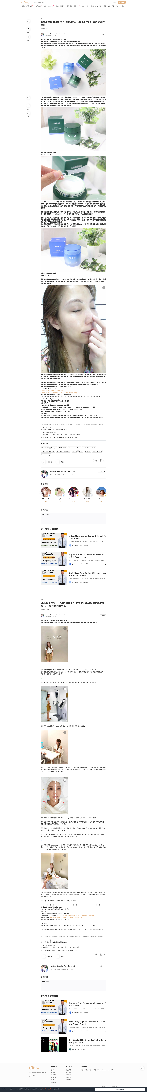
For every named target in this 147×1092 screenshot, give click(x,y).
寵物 (113, 6)
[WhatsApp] (28, 121)
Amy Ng (59, 499)
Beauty (74, 451)
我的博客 (68, 1080)
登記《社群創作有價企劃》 (60, 429)
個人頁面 (68, 1070)
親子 (105, 6)
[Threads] (28, 126)
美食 (88, 6)
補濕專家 (87, 451)
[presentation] (40, 492)
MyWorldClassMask (89, 448)
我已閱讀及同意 (120, 1089)
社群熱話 (38, 6)
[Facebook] (28, 117)
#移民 (111, 1070)
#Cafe (99, 1070)
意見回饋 (54, 1080)
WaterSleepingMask (47, 451)
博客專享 (76, 6)
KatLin (101, 499)
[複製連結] (28, 130)
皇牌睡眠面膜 (62, 448)
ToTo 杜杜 (87, 499)
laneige (53, 448)
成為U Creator (48, 6)
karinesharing (45, 455)
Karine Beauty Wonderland (55, 34)
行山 (117, 6)
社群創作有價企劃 (27, 6)
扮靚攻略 (71, 434)
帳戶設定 (68, 1072)
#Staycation (105, 1070)
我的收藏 (68, 1075)
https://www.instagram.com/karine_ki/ (66, 917)
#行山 (86, 1070)
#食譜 (95, 1070)
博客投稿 (54, 1082)
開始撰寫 (121, 2)
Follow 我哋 (73, 438)
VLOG (84, 6)
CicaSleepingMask (74, 448)
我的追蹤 (68, 1077)
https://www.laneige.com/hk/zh (53, 391)
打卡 (50, 434)
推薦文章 (62, 6)
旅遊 (92, 6)
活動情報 (77, 434)
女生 (96, 6)
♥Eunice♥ (46, 499)
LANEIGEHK (45, 448)
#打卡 (90, 1070)
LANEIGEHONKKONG (63, 451)
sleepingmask (97, 451)
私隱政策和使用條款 (47, 1089)
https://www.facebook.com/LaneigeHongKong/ (59, 393)
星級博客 (69, 6)
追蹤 (103, 35)
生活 (109, 6)
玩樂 (100, 6)
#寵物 (82, 1070)
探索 (57, 6)
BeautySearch (73, 499)
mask (81, 451)
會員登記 (114, 2)
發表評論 (45, 514)
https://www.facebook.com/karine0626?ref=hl (75, 915)
